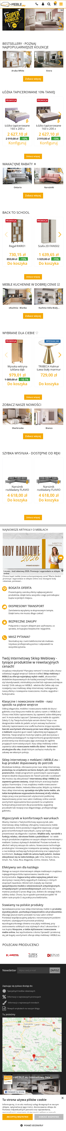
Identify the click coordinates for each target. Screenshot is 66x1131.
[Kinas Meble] (19, 955)
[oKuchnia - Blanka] (17, 296)
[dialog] (33, 1113)
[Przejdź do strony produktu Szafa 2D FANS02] (49, 231)
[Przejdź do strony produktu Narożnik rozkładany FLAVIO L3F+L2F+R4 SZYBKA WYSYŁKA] (17, 472)
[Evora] (48, 59)
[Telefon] (37, 4)
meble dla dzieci (37, 746)
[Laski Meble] (39, 955)
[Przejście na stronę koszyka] (55, 4)
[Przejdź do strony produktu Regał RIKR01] (17, 231)
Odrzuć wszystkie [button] (49, 1116)
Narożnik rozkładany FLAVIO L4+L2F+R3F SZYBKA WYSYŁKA (48, 488)
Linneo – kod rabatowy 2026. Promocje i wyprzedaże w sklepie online (32, 572)
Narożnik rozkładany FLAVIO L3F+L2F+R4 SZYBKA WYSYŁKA (17, 488)
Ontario (18, 187)
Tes (10, 859)
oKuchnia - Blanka (18, 307)
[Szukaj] (49, 4)
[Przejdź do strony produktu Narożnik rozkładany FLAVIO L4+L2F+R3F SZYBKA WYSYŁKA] (49, 472)
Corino (37, 859)
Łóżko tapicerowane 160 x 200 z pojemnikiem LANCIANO (17, 127)
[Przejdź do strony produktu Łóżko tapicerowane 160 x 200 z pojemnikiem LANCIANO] (17, 111)
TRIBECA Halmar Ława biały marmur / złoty (49, 367)
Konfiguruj (17, 143)
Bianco (49, 428)
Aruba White (18, 70)
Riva (21, 859)
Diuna (56, 856)
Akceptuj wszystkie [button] (17, 1116)
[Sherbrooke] (17, 416)
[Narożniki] (48, 176)
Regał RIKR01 (17, 246)
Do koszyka (17, 263)
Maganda (28, 859)
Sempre (48, 856)
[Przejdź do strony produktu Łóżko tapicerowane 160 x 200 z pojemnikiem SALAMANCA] (49, 111)
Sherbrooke (18, 428)
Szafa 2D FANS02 (48, 246)
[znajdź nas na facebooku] (31, 1090)
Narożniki (49, 187)
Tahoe (52, 859)
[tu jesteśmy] (32, 1045)
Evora (49, 70)
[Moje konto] (43, 4)
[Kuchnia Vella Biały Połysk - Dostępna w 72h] (48, 296)
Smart (5, 859)
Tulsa (15, 859)
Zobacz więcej (33, 78)
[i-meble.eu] (13, 4)
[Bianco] (48, 416)
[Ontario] (17, 176)
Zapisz (54, 970)
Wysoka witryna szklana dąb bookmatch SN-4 (17, 367)
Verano (44, 859)
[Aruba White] (17, 59)
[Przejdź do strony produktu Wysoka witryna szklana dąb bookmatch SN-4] (17, 351)
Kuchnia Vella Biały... (49, 307)
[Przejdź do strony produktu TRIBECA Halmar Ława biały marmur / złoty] (49, 351)
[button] (60, 19)
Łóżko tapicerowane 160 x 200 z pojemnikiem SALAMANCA (48, 127)
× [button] (62, 1098)
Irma (42, 856)
